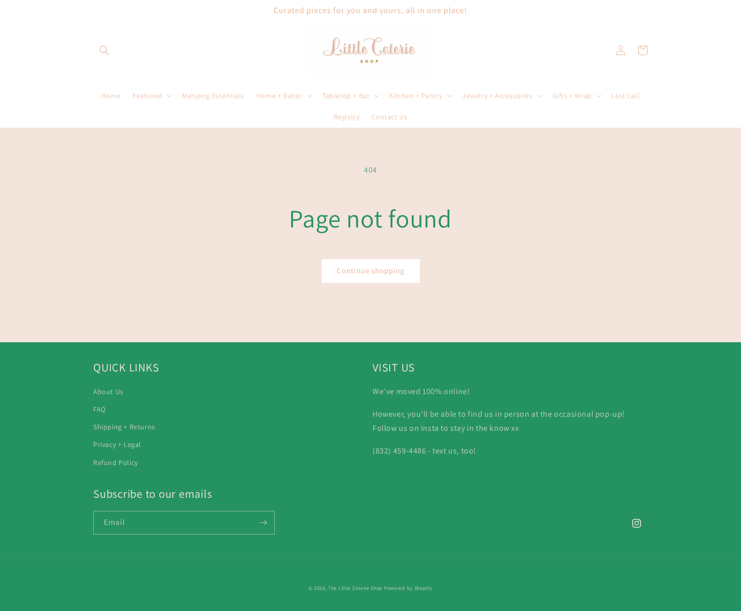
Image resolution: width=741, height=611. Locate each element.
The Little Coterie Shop (355, 588)
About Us (108, 391)
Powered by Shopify (408, 588)
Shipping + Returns (124, 426)
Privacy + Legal (117, 444)
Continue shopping (371, 270)
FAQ (99, 409)
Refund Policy (115, 462)
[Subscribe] (263, 522)
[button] (104, 50)
